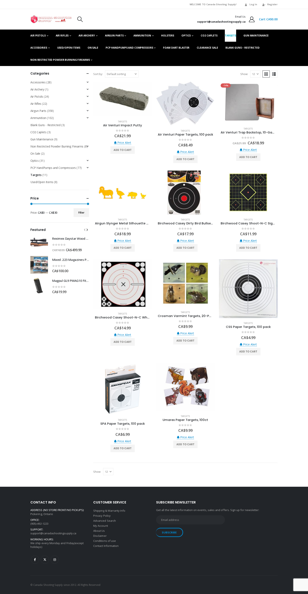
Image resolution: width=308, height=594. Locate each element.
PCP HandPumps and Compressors (129, 47)
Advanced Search (104, 521)
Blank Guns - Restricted (45, 125)
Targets (230, 35)
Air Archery (87, 35)
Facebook (35, 559)
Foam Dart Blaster (176, 47)
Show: (244, 74)
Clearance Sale (207, 47)
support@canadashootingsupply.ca (53, 533)
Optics (186, 35)
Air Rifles (62, 35)
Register (272, 4)
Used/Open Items (68, 47)
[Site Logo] (51, 19)
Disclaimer (100, 536)
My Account (100, 526)
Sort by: (98, 74)
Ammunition (142, 35)
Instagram (54, 559)
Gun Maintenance (256, 35)
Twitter (45, 559)
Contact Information (106, 546)
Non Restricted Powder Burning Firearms (60, 60)
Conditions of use (104, 541)
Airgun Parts (114, 35)
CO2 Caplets (209, 35)
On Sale (93, 47)
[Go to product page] (122, 99)
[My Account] (251, 19)
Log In (253, 4)
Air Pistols (38, 35)
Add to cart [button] (123, 150)
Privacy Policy (102, 516)
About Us (99, 531)
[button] (80, 19)
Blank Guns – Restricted (242, 47)
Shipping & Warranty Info (109, 510)
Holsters (167, 35)
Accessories (38, 47)
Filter (81, 212)
